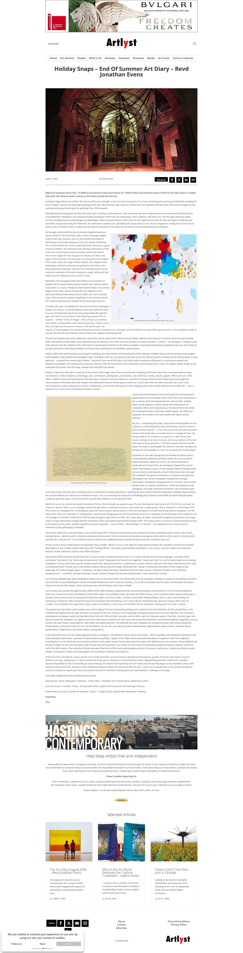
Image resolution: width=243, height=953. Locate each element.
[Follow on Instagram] (85, 923)
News (53, 58)
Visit (48, 702)
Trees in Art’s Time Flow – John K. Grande (172, 871)
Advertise (121, 928)
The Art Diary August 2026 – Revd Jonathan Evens (68, 871)
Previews (138, 58)
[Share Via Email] (193, 180)
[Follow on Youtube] (76, 923)
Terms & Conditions (179, 921)
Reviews (110, 58)
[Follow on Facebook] (60, 923)
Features (124, 58)
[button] (195, 43)
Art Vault (163, 58)
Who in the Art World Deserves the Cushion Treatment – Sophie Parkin (120, 872)
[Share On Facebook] (172, 180)
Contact (121, 924)
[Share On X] (179, 180)
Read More (51, 697)
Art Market (67, 58)
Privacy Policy (178, 924)
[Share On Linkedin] (186, 180)
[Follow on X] (68, 923)
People (81, 58)
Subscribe (53, 43)
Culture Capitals (183, 58)
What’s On (95, 58)
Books (151, 58)
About (121, 921)
